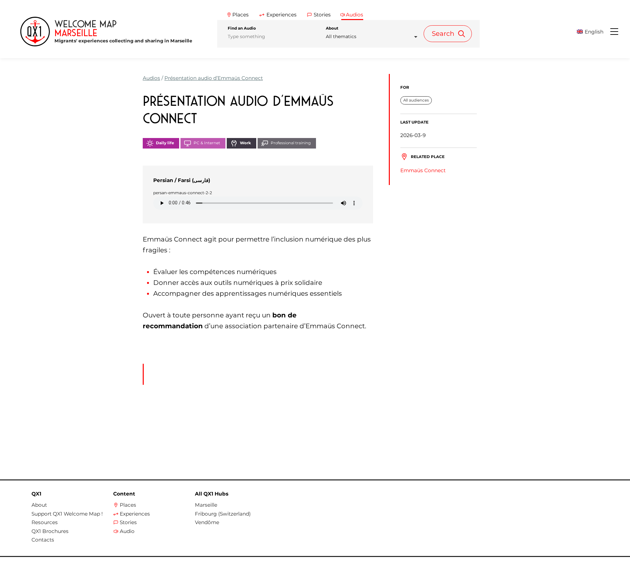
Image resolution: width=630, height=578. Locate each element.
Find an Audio (242, 28)
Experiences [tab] (281, 15)
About (332, 28)
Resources (45, 522)
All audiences (416, 100)
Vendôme (207, 522)
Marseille (206, 505)
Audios (151, 78)
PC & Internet (207, 143)
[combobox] (373, 37)
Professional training (291, 143)
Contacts (43, 540)
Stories (128, 522)
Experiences (135, 514)
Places (128, 505)
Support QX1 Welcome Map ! (67, 514)
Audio (127, 531)
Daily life (165, 143)
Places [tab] (240, 15)
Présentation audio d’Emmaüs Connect (213, 78)
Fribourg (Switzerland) (223, 514)
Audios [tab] (354, 15)
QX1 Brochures (50, 531)
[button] (593, 31)
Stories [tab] (322, 15)
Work (245, 143)
